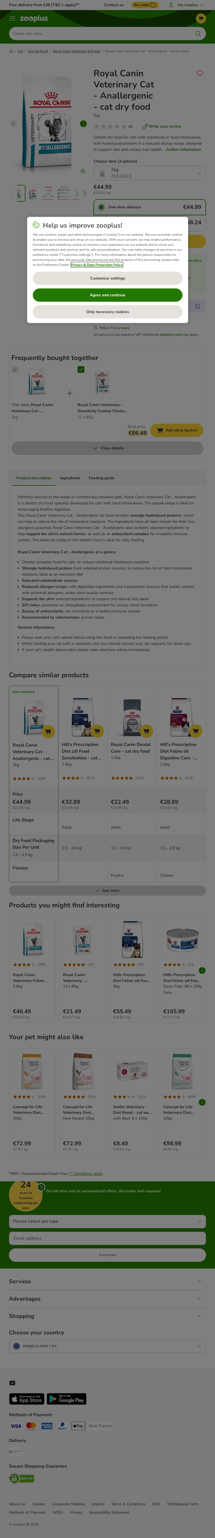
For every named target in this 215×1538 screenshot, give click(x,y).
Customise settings (107, 278)
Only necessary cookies (107, 311)
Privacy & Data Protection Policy (97, 265)
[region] (107, 270)
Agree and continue (107, 295)
